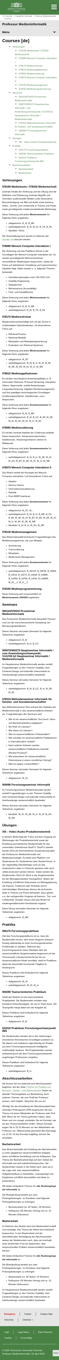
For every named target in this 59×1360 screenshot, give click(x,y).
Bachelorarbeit (26, 169)
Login (6, 1332)
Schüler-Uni (8, 239)
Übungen (17, 138)
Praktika (16, 146)
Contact (27, 1314)
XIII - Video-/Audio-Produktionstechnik (37, 142)
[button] (51, 7)
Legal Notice (23, 1332)
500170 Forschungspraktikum (33, 150)
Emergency (9, 1314)
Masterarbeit (25, 173)
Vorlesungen (18, 46)
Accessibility (26, 1338)
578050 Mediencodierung (31, 73)
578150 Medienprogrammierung (35, 89)
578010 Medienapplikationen (33, 69)
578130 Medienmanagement (33, 85)
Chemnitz (26, 1320)
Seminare (17, 93)
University (9, 1320)
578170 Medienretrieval (30, 66)
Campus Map (46, 1314)
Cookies (8, 1338)
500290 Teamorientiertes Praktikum (36, 153)
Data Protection (45, 1332)
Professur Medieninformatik (16, 1354)
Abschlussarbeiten (21, 165)
